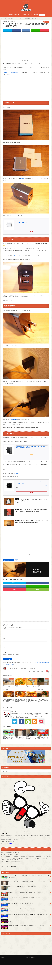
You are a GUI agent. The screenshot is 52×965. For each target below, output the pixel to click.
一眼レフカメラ (16, 255)
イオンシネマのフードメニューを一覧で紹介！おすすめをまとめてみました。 (26, 925)
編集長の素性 (10, 14)
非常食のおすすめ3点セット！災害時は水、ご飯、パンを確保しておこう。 (25, 892)
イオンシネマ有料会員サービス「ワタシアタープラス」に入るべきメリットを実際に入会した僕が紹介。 (29, 921)
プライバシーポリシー (30, 957)
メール (4, 643)
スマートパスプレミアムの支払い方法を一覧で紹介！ (21, 903)
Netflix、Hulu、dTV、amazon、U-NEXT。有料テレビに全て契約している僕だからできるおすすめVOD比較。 (28, 876)
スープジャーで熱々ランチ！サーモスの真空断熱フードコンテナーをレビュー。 (26, 881)
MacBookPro (19, 248)
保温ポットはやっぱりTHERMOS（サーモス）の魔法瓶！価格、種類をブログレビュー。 (28, 886)
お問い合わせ (3, 957)
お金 (28, 14)
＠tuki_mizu (16, 473)
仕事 (31, 14)
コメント (5, 628)
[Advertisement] (26, 46)
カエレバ (46, 485)
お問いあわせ (13, 866)
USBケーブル (14, 419)
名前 (4, 638)
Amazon (22, 178)
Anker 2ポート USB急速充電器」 (11, 72)
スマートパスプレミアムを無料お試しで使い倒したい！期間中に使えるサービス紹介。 (27, 914)
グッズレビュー (7, 560)
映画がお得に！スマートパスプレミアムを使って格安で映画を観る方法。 (25, 908)
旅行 (19, 14)
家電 (16, 560)
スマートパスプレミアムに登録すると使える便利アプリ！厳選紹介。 (24, 897)
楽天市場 (31, 231)
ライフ (15, 14)
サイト (4, 647)
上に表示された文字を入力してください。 (11, 654)
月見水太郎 (13, 711)
